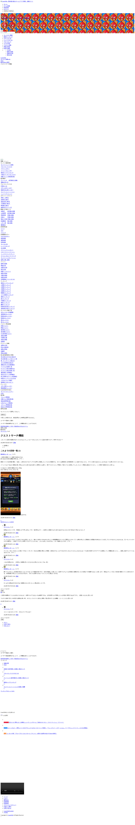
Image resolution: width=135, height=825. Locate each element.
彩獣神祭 (3, 242)
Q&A (2, 393)
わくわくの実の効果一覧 (8, 370)
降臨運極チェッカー (6, 388)
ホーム (6, 4)
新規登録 (6, 7)
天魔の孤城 (4, 275)
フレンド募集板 (5, 397)
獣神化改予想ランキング (8, 306)
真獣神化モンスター (6, 314)
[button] (69, 25)
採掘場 (3, 341)
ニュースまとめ (8, 40)
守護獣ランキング (6, 300)
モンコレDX (4, 244)
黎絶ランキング (5, 302)
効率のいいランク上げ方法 (8, 378)
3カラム (11, 11)
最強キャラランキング (7, 172)
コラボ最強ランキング (7, 294)
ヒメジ (3, 228)
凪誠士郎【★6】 (5, 201)
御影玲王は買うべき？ (7, 190)
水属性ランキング (6, 287)
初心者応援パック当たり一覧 (9, 358)
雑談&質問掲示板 (6, 401)
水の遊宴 (3, 248)
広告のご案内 (7, 806)
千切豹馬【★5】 (5, 203)
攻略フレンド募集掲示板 (8, 176)
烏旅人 (3, 217)
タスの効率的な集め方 (7, 362)
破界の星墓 (10, 51)
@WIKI (6, 812)
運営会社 (6, 800)
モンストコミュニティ (7, 391)
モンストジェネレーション (8, 258)
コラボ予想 (7, 43)
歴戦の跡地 (4, 353)
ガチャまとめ (7, 38)
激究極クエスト (5, 329)
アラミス (3, 232)
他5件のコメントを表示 (7, 522)
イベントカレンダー (6, 170)
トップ (6, 796)
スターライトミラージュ (8, 252)
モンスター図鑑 (8, 35)
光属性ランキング (6, 291)
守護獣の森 (4, 337)
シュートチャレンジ (6, 194)
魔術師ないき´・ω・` (6, 454)
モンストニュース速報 (7, 164)
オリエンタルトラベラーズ (8, 256)
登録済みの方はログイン (21, 426)
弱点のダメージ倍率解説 (8, 374)
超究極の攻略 (11, 211)
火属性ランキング (6, 285)
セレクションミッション (8, 192)
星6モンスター (5, 320)
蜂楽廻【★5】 (5, 205)
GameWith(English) (9, 811)
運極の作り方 (4, 182)
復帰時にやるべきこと (7, 382)
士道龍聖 (3, 213)
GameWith (10, 815)
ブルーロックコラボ (6, 166)
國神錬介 (3, 225)
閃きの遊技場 (4, 347)
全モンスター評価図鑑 (7, 312)
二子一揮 (3, 223)
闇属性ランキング (6, 293)
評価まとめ (4, 186)
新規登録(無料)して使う (7, 426)
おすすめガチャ (5, 236)
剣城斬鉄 (3, 221)
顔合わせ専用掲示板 (6, 407)
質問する (3, 414)
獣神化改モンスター (6, 316)
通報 (14, 442)
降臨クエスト (4, 327)
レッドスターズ (5, 246)
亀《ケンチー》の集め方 (8, 360)
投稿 (2, 590)
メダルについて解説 (6, 380)
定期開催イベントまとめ (8, 279)
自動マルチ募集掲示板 (7, 399)
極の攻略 (9, 221)
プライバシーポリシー (10, 805)
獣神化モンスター (6, 318)
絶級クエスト (4, 326)
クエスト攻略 (7, 45)
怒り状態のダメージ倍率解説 (9, 376)
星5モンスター (5, 322)
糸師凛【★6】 (5, 199)
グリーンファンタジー (7, 250)
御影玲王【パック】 (6, 207)
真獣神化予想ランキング (8, 308)
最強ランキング (8, 37)
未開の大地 (4, 345)
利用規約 (6, 803)
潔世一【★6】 (5, 197)
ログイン (6, 9)
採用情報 (6, 801)
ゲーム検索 (7, 6)
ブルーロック (7, 41)
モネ (2, 230)
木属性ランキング (6, 289)
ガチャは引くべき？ (6, 188)
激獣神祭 (3, 240)
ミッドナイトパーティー (8, 254)
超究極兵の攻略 (13, 180)
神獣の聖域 (7, 46)
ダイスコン (4, 431)
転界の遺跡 (7, 48)
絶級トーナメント (6, 271)
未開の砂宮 (4, 277)
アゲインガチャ (5, 168)
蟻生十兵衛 (4, 219)
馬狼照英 (3, 215)
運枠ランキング (5, 296)
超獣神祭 (3, 238)
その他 (9, 50)
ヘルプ (6, 798)
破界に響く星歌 (5, 260)
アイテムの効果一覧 (6, 366)
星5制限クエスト (5, 331)
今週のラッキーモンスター (8, 174)
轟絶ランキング (5, 304)
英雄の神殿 (4, 339)
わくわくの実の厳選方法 (8, 368)
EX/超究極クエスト (6, 333)
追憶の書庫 (4, 335)
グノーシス (4, 180)
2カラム (6, 11)
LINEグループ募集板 (6, 403)
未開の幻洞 (10, 53)
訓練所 (3, 351)
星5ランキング (5, 298)
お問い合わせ (7, 808)
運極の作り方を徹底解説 (8, 364)
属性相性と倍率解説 (6, 372)
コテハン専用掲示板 (6, 405)
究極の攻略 (10, 215)
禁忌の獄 (9, 55)
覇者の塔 (3, 265)
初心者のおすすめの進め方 (8, 357)
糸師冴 (3, 211)
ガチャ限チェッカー (6, 386)
